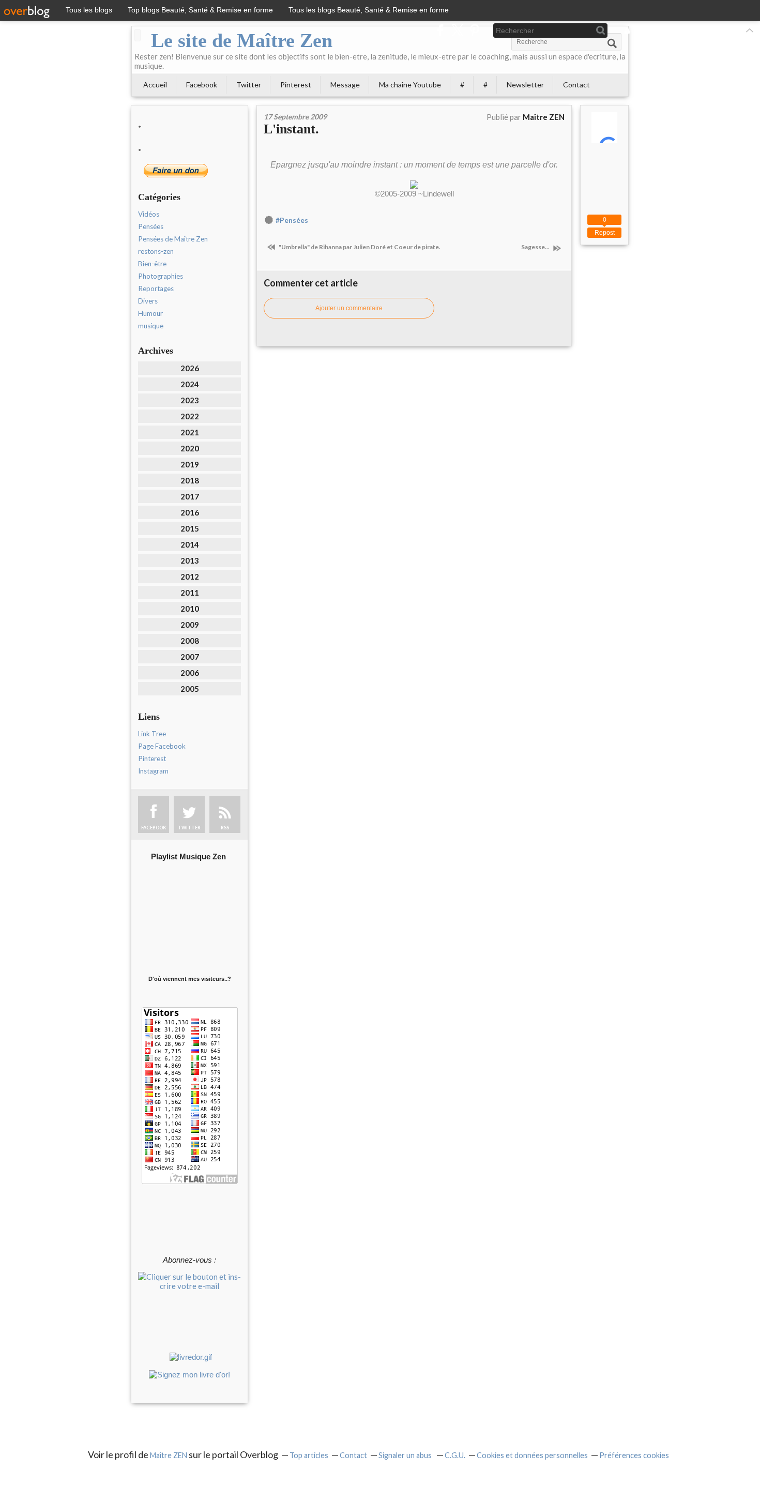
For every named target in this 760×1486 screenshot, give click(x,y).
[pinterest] (474, 30)
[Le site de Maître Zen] (137, 35)
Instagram (153, 771)
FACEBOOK (153, 827)
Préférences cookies (634, 1455)
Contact (576, 84)
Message (345, 84)
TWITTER (189, 827)
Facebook (201, 84)
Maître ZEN (168, 1455)
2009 (189, 624)
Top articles (309, 1455)
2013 (189, 560)
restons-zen (156, 251)
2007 (189, 656)
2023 (189, 400)
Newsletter (525, 84)
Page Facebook (162, 746)
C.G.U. (455, 1455)
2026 (189, 368)
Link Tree (152, 734)
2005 (189, 688)
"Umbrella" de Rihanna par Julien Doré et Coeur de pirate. (359, 247)
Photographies (160, 276)
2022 (189, 416)
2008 (189, 640)
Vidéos (148, 214)
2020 (189, 448)
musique (150, 326)
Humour (150, 313)
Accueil (155, 84)
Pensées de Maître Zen (173, 239)
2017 (189, 496)
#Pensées (292, 220)
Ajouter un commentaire (349, 308)
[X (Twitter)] (457, 30)
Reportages (156, 288)
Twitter (248, 84)
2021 (189, 432)
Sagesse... (536, 247)
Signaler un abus (405, 1455)
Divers (148, 301)
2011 (189, 592)
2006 (189, 672)
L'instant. (291, 129)
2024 (189, 384)
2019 (189, 464)
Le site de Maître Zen (241, 40)
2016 (189, 512)
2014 (189, 544)
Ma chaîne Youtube (410, 84)
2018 (189, 480)
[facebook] (440, 30)
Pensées (150, 226)
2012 (189, 576)
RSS (225, 827)
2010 (189, 608)
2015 (189, 528)
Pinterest (295, 84)
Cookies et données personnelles (532, 1455)
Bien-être (152, 264)
